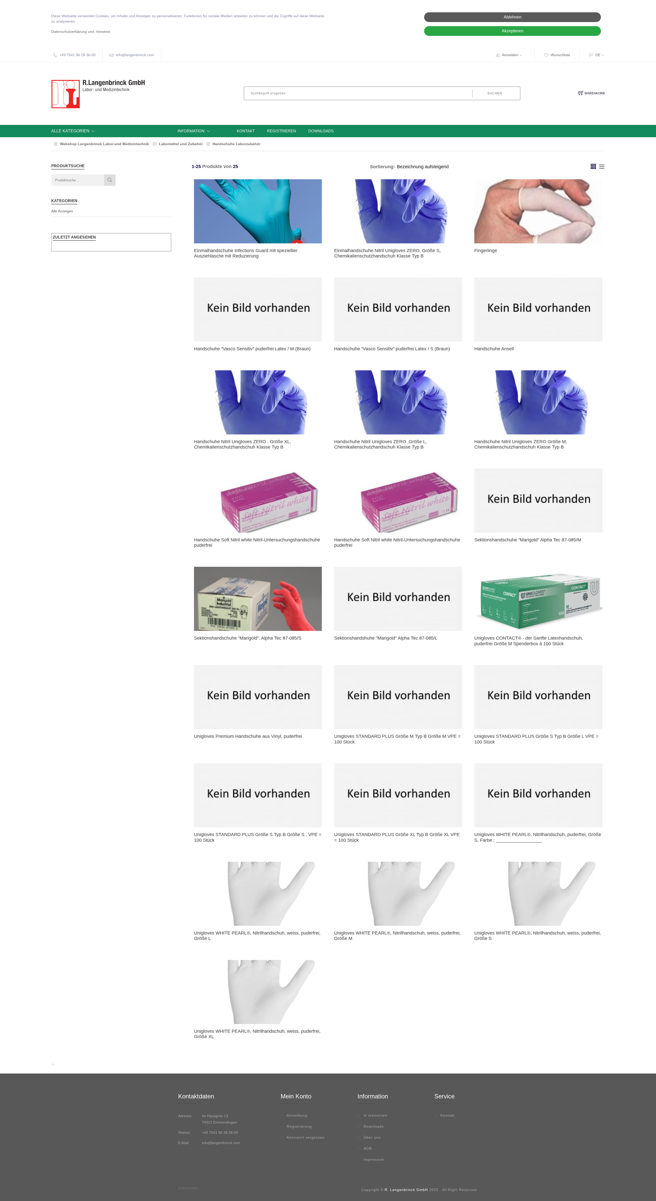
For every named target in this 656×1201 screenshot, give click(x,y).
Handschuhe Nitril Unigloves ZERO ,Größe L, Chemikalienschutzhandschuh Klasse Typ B (380, 444)
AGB (368, 1148)
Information (191, 131)
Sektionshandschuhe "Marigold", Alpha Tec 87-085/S (247, 638)
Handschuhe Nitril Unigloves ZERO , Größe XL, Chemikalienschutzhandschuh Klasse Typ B (242, 444)
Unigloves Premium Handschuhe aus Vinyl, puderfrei (248, 736)
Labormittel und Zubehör (181, 144)
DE (598, 55)
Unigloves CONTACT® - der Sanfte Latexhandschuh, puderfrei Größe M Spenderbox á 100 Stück (528, 641)
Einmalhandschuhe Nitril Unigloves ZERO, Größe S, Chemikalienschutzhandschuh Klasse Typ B (387, 253)
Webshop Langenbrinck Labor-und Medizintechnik (104, 144)
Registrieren (281, 131)
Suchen (494, 93)
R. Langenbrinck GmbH (406, 1190)
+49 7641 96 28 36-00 (77, 55)
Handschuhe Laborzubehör (236, 144)
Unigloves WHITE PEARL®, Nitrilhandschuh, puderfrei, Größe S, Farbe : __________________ (537, 837)
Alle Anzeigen (62, 211)
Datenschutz (188, 1188)
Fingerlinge (485, 250)
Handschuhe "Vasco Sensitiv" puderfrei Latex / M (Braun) (252, 348)
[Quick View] (270, 232)
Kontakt (246, 131)
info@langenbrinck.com (135, 55)
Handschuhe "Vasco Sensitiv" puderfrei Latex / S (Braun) (392, 348)
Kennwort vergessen (306, 1137)
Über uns (372, 1137)
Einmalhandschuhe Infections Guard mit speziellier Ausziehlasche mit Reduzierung (246, 253)
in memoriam (376, 1115)
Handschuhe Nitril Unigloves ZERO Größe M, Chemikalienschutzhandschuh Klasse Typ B (520, 444)
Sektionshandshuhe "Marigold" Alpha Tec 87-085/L (385, 638)
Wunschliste (560, 55)
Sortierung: (382, 166)
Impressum (374, 1159)
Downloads (321, 131)
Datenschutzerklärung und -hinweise (80, 32)
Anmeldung (297, 1115)
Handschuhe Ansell (494, 348)
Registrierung (299, 1126)
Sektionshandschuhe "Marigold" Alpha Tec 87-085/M (527, 539)
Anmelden (510, 55)
